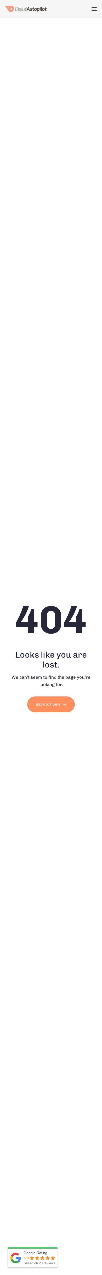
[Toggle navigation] (94, 9)
